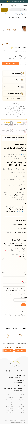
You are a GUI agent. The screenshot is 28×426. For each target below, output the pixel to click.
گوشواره (22, 159)
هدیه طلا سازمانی (9, 403)
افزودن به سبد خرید (10, 67)
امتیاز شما (23, 258)
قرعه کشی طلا (4, 9)
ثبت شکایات (10, 412)
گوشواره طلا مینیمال (10, 115)
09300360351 (18, 386)
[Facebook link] (15, 103)
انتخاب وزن (23, 56)
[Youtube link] (21, 375)
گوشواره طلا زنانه (14, 13)
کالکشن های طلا (9, 113)
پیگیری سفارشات (10, 416)
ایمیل (24, 286)
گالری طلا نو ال (23, 13)
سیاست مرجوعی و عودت (8, 408)
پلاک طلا (22, 416)
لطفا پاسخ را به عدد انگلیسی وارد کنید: (16, 298)
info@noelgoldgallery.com (14, 381)
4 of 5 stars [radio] (13, 258)
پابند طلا (22, 408)
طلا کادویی (7, 111)
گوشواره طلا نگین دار (7, 13)
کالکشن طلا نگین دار (20, 113)
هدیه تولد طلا (11, 117)
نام (25, 279)
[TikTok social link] (12, 375)
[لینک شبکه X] (13, 103)
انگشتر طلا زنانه (21, 410)
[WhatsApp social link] (14, 375)
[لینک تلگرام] (7, 103)
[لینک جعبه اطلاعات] (20, 127)
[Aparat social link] (9, 375)
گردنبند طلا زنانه (21, 405)
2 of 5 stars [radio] (16, 258)
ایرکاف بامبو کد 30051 (22, 347)
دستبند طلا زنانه (21, 403)
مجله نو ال (10, 405)
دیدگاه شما (22, 261)
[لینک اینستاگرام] (24, 375)
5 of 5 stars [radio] (12, 258)
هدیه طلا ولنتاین (20, 121)
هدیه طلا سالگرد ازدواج (9, 119)
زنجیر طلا (22, 414)
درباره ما (11, 407)
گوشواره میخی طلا (20, 117)
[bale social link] (16, 375)
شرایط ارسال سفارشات (8, 410)
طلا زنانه (19, 13)
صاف (9, 62)
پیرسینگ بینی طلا (21, 412)
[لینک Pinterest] (11, 103)
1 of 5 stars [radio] (17, 258)
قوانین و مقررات (10, 414)
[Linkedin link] (9, 103)
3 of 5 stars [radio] (15, 258)
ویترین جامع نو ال (9, 401)
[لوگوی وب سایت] (14, 5)
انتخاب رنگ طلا (22, 51)
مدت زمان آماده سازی (20, 60)
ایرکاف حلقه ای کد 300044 (8, 347)
